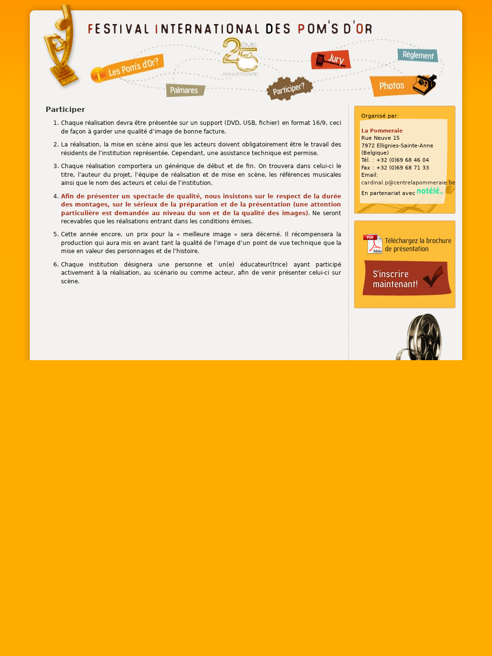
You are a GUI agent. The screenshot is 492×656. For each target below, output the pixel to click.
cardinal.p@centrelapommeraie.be (408, 183)
